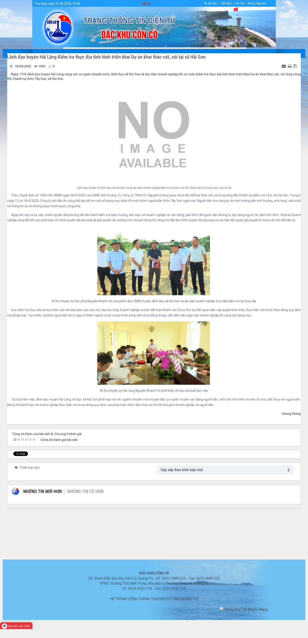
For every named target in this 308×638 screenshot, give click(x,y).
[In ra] (290, 66)
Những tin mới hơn (42, 491)
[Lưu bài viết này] (295, 66)
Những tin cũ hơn (85, 491)
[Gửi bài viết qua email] (284, 66)
